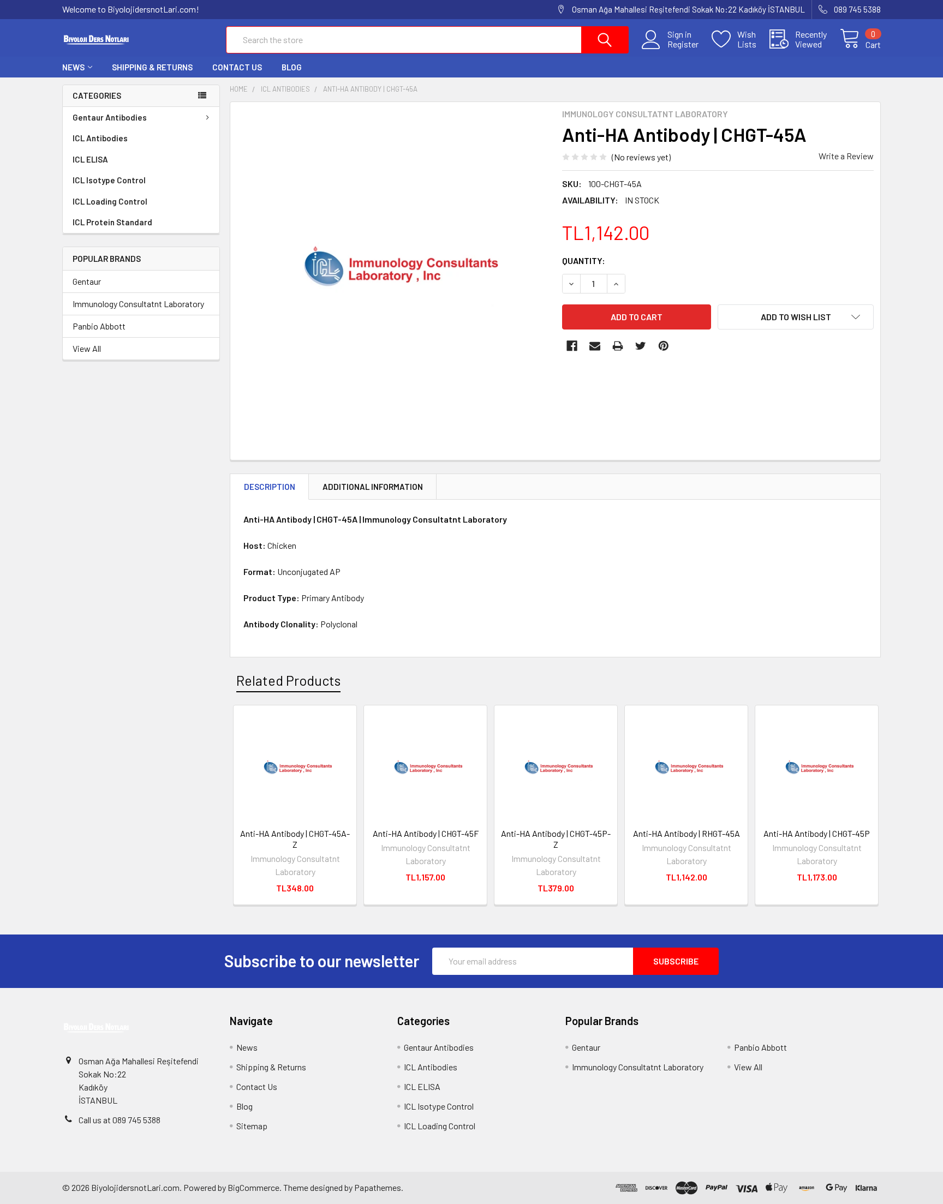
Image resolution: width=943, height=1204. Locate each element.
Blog (292, 67)
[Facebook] (572, 346)
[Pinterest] (663, 346)
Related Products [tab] (288, 680)
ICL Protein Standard (112, 222)
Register (683, 44)
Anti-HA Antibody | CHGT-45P (816, 833)
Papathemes (377, 1187)
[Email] (595, 346)
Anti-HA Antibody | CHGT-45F (426, 833)
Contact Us (237, 67)
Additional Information (373, 487)
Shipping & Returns (152, 67)
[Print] (618, 346)
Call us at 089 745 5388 (119, 1120)
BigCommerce (253, 1187)
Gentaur (87, 281)
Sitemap (251, 1126)
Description (269, 487)
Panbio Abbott (99, 326)
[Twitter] (640, 346)
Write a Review (846, 156)
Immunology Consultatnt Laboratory (138, 303)
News (73, 67)
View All (87, 348)
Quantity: (583, 260)
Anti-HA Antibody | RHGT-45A (686, 833)
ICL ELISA (90, 159)
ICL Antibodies (100, 138)
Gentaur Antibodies (110, 117)
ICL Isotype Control (109, 180)
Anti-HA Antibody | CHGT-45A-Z (295, 838)
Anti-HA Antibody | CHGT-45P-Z (556, 838)
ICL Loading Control (110, 201)
